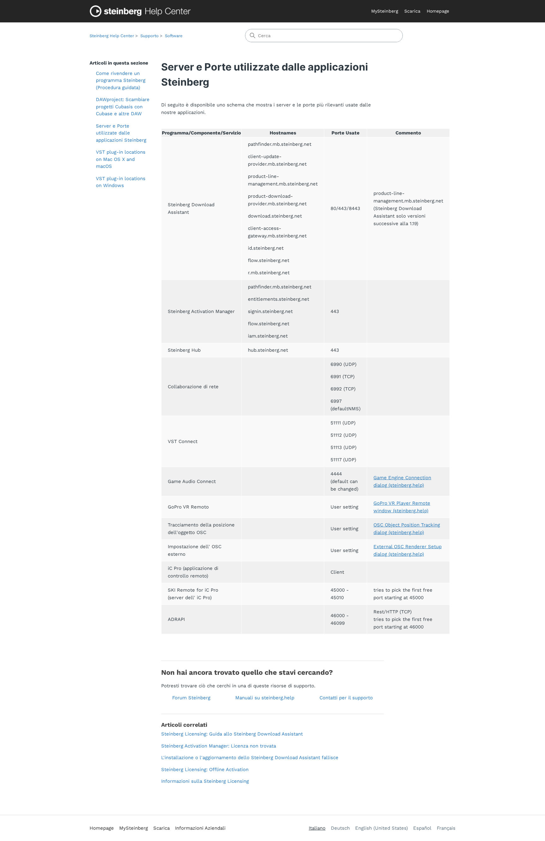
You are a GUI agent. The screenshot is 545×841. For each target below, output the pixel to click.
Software (174, 35)
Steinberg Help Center (112, 35)
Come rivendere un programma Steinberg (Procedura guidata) (120, 80)
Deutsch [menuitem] (340, 828)
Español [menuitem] (422, 828)
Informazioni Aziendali (200, 828)
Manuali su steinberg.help (264, 698)
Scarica (412, 11)
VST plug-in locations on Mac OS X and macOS (120, 159)
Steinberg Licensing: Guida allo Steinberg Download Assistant (232, 734)
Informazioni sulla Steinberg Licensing (205, 781)
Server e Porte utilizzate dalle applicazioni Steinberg (121, 133)
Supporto (149, 35)
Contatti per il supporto (346, 698)
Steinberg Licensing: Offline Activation (205, 769)
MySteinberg (384, 11)
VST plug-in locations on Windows (120, 182)
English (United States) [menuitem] (381, 828)
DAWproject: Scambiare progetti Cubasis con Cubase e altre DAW (122, 106)
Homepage (438, 11)
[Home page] (142, 11)
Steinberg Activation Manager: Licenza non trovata (218, 746)
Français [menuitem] (446, 828)
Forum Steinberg (191, 698)
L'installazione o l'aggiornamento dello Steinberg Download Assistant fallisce (249, 757)
